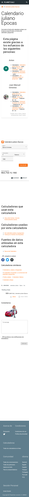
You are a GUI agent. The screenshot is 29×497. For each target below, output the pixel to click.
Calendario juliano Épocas (12, 7)
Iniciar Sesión (7, 491)
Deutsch (24, 462)
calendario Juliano (14, 285)
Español (24, 467)
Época (21, 285)
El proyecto (6, 431)
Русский (24, 474)
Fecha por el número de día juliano (18, 71)
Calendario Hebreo (18, 277)
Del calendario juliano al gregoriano (17, 77)
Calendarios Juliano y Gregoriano (12, 270)
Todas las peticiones (9, 464)
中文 (23, 477)
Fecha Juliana (7, 277)
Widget (23, 178)
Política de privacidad (21, 434)
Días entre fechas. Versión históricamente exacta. (12, 218)
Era (24, 285)
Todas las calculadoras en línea (12, 448)
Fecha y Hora (6, 290)
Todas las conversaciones (10, 462)
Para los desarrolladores (10, 469)
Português (25, 472)
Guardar (15, 178)
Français (24, 469)
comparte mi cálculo (10, 256)
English (24, 464)
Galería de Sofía (7, 467)
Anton (14, 296)
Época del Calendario (17, 68)
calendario (6, 285)
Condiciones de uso (20, 431)
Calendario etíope (8, 280)
